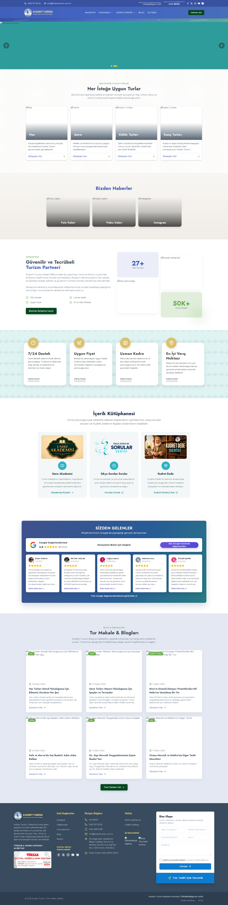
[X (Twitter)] (192, 3)
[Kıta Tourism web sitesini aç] (145, 841)
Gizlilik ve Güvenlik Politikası (174, 860)
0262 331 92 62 (95, 824)
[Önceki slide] (6, 45)
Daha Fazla (33, 379)
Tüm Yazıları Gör (112, 787)
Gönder (184, 866)
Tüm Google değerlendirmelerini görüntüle (112, 596)
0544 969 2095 (96, 829)
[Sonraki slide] (221, 45)
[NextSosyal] (203, 3)
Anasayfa (90, 12)
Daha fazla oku (35, 588)
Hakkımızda (62, 825)
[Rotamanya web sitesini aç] (131, 841)
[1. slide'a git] (111, 66)
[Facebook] (188, 3)
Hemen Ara (196, 12)
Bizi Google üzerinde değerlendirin (179, 545)
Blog (141, 12)
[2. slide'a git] (115, 66)
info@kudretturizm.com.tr (101, 834)
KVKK (200, 900)
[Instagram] (195, 3)
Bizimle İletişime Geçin (41, 311)
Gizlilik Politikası (132, 825)
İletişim (152, 12)
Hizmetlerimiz (124, 12)
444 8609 (174, 4)
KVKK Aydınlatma (133, 820)
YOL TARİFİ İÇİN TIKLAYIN (188, 878)
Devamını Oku (36, 707)
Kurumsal (104, 12)
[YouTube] (199, 3)
